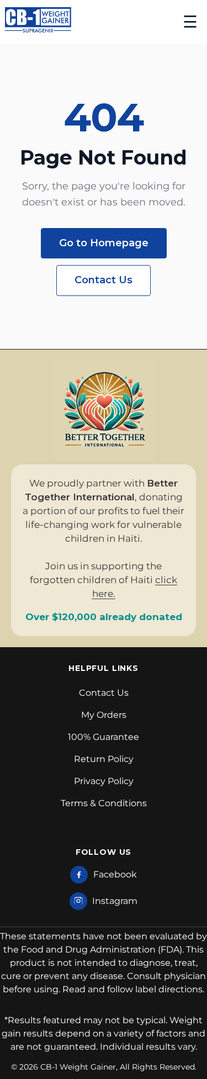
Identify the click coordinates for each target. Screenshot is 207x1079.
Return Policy (104, 759)
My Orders (103, 715)
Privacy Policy (104, 781)
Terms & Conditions (104, 803)
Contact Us (103, 280)
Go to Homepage (103, 243)
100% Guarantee (103, 737)
